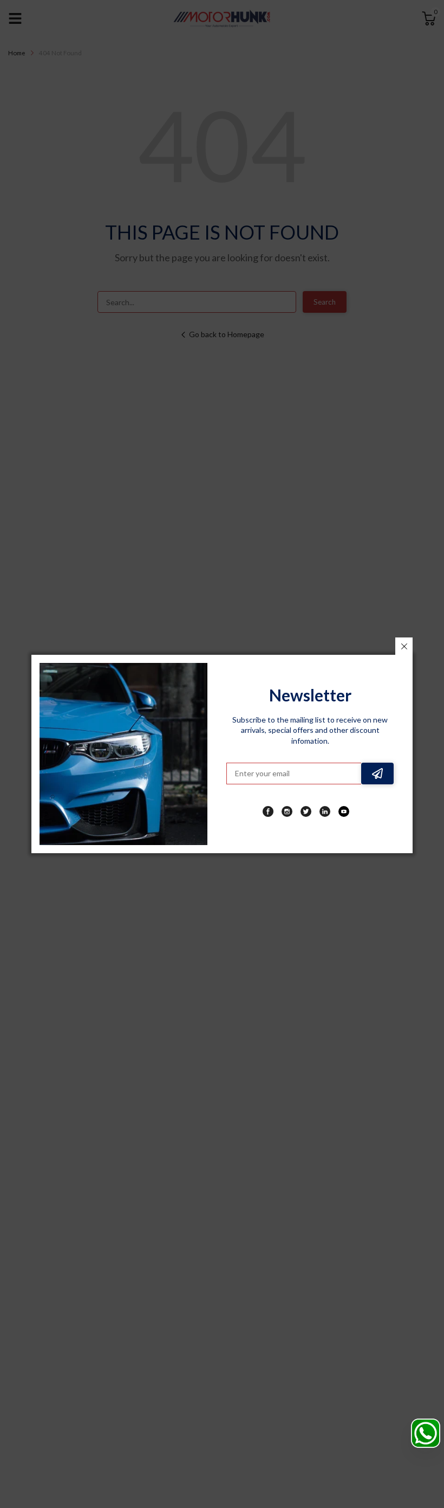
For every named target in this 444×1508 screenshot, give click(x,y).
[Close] (404, 646)
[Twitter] (306, 811)
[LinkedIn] (324, 811)
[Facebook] (268, 811)
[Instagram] (287, 811)
